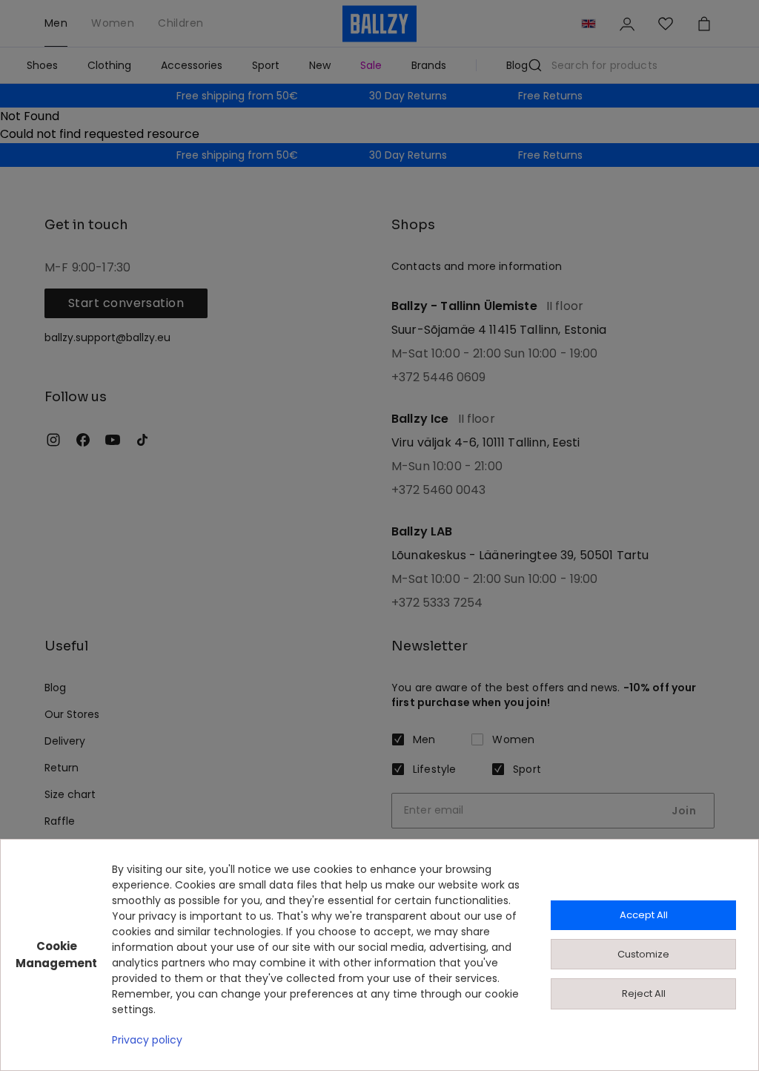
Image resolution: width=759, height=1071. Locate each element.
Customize (643, 954)
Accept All (644, 915)
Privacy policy (147, 1039)
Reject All (644, 993)
